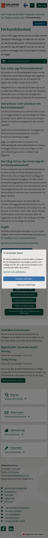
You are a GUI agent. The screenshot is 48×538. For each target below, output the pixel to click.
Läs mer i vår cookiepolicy (14, 271)
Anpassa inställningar (26, 284)
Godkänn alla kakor (24, 278)
